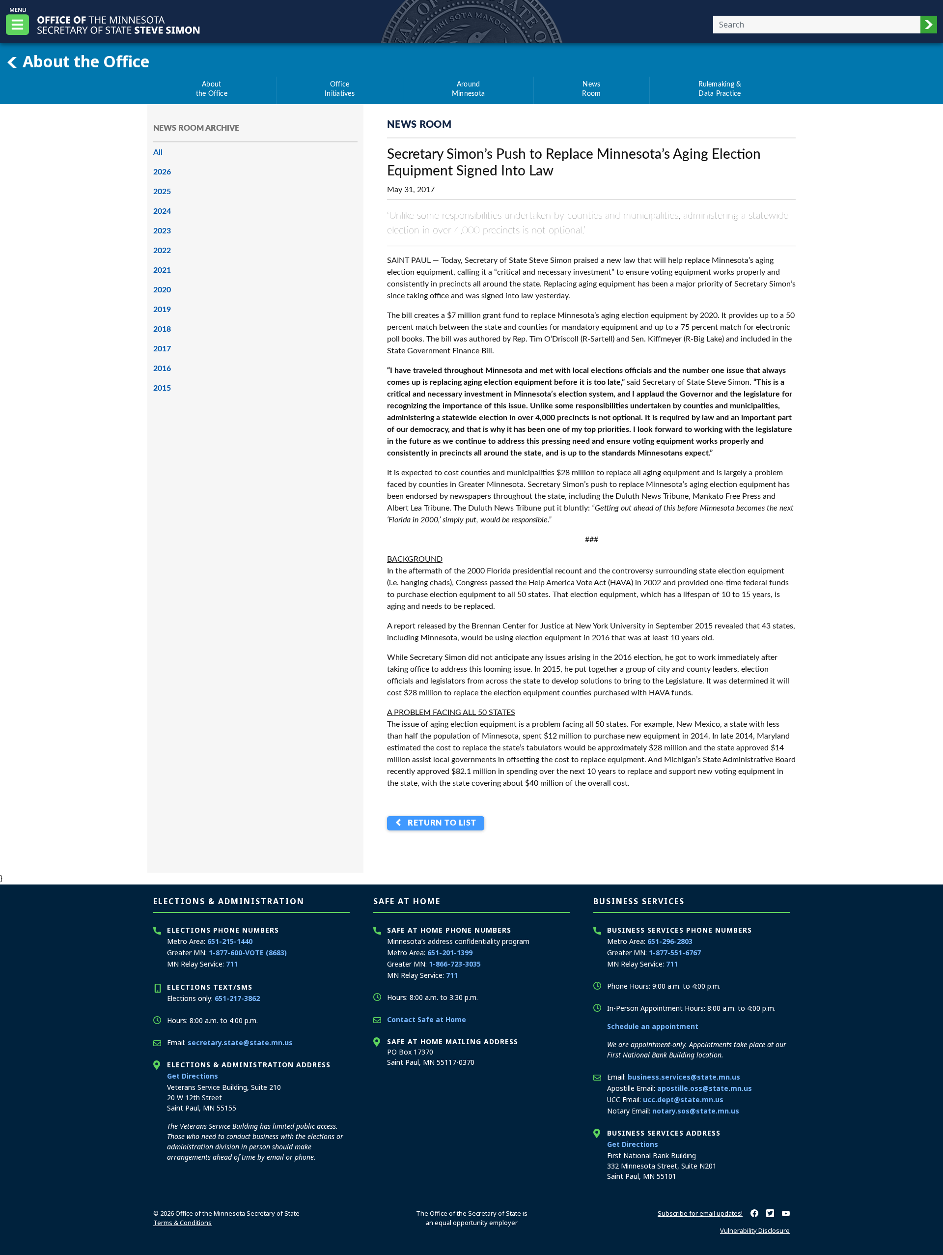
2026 (162, 172)
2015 (162, 388)
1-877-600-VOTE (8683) (248, 952)
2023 (162, 231)
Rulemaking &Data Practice (720, 89)
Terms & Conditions (182, 1222)
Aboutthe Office (211, 89)
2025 (162, 192)
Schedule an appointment (652, 1026)
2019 (162, 310)
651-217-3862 (237, 998)
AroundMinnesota (468, 89)
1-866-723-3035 (455, 964)
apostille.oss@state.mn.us (704, 1088)
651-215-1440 (229, 941)
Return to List (439, 823)
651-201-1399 (449, 952)
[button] (928, 24)
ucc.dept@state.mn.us (683, 1099)
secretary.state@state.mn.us (240, 1042)
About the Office (84, 61)
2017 (162, 349)
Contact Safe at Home (426, 1019)
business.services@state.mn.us (684, 1077)
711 (232, 964)
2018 (162, 329)
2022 (162, 251)
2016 (162, 368)
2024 (162, 211)
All (158, 152)
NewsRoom (591, 89)
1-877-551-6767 (675, 952)
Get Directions (192, 1076)
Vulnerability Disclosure (755, 1230)
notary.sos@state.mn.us (695, 1110)
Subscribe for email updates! (700, 1213)
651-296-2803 (670, 941)
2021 (162, 270)
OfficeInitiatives (340, 89)
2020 (162, 290)
